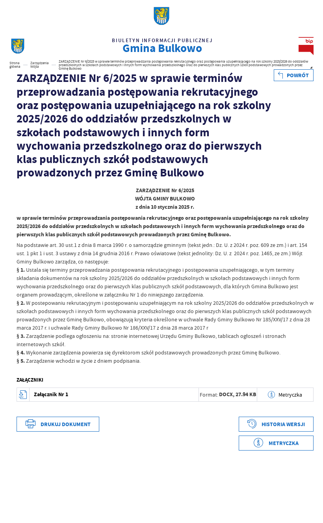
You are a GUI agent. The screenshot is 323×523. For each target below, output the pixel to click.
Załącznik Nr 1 (51, 394)
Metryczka (290, 394)
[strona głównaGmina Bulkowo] (17, 46)
